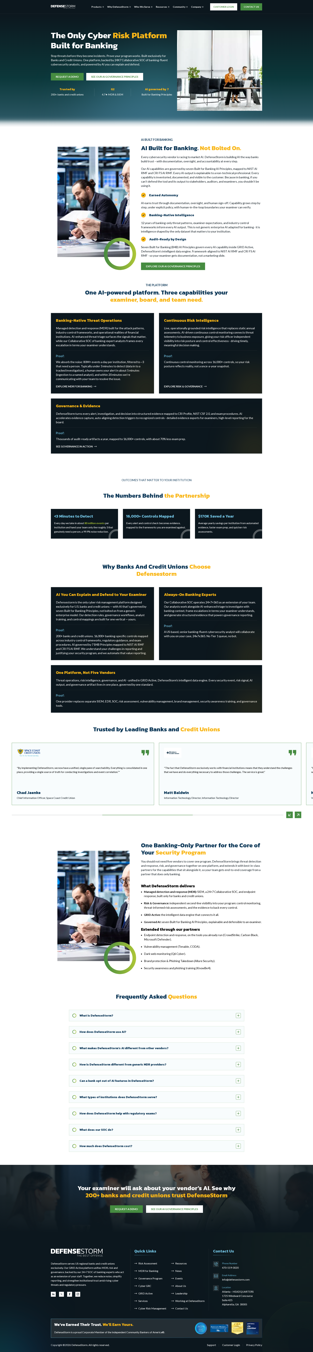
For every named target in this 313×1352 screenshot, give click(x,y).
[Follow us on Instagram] (77, 1294)
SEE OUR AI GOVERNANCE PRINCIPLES (114, 76)
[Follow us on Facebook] (69, 1294)
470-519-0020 (230, 1267)
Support (211, 1344)
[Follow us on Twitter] (61, 1294)
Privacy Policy (254, 1344)
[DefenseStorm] (63, 7)
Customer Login (231, 1344)
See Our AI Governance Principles (174, 1209)
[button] (97, 7)
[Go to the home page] (77, 1252)
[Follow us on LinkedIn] (53, 1294)
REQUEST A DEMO (67, 76)
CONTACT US (251, 6)
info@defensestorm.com (236, 1279)
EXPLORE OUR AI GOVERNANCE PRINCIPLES (173, 266)
